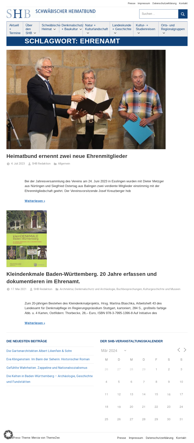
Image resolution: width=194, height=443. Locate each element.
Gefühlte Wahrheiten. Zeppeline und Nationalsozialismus (46, 368)
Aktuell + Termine (14, 29)
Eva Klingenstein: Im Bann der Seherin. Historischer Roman (48, 359)
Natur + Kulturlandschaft (96, 27)
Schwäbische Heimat (50, 27)
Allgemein (64, 163)
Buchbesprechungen (129, 289)
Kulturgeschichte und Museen (161, 289)
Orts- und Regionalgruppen (173, 27)
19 (119, 407)
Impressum (144, 3)
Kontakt (183, 3)
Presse (131, 3)
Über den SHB (29, 29)
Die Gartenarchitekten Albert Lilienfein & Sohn (39, 351)
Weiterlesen (34, 201)
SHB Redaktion (41, 163)
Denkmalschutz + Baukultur (72, 27)
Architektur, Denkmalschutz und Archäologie (87, 289)
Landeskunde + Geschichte (121, 27)
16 (169, 394)
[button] (8, 434)
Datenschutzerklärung (165, 3)
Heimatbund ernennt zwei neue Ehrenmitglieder (66, 156)
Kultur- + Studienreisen (145, 27)
